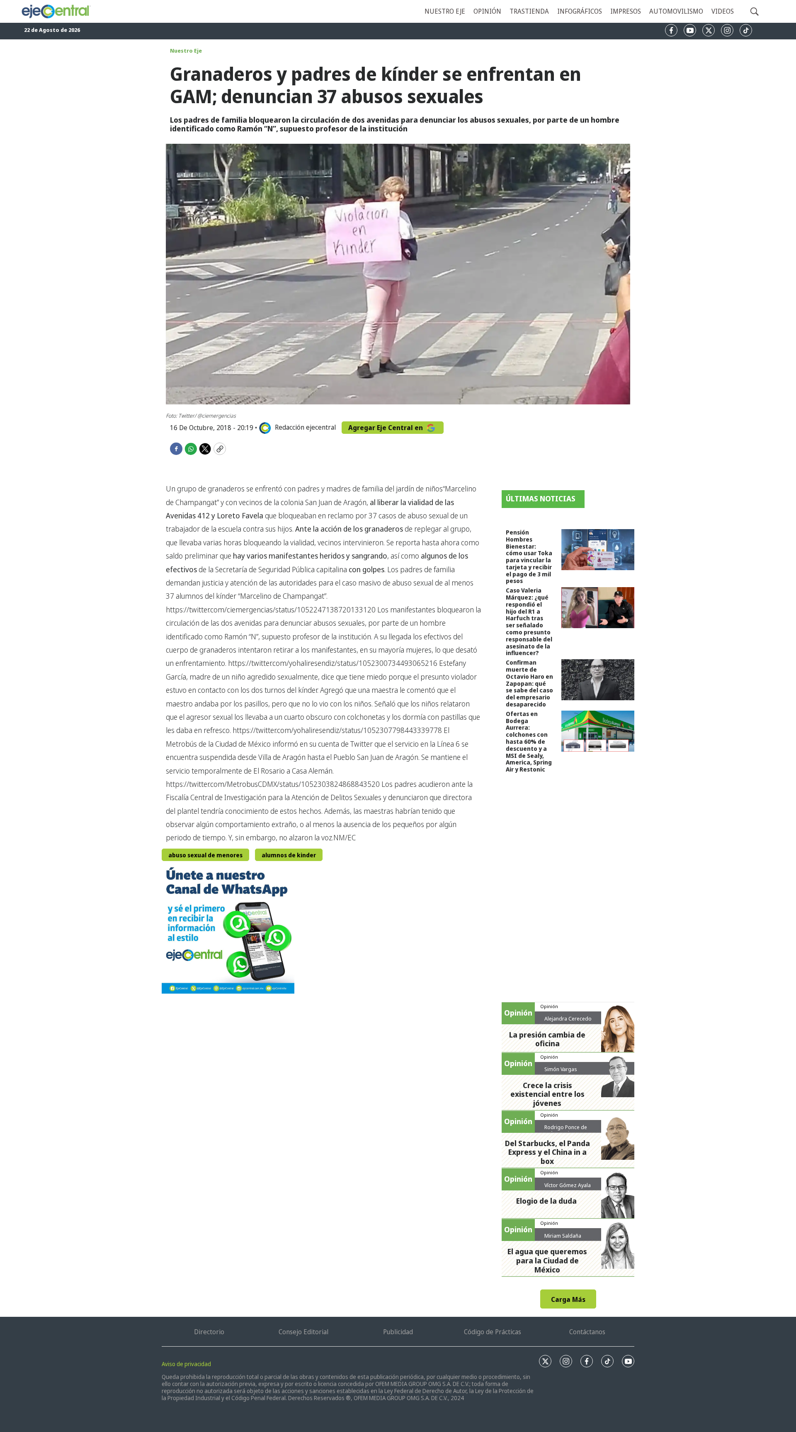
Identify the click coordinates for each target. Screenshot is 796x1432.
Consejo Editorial (303, 1331)
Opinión (487, 11)
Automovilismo (676, 11)
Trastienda (529, 11)
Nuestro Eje (186, 50)
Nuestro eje (445, 11)
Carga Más (568, 1299)
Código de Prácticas (492, 1331)
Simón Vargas (560, 1069)
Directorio (209, 1331)
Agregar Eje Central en (386, 427)
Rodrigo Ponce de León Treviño (565, 1130)
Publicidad (398, 1331)
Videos (722, 11)
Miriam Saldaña (562, 1235)
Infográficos (579, 11)
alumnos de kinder (289, 855)
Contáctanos (587, 1331)
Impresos (625, 11)
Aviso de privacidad (186, 1364)
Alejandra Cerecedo (568, 1018)
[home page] (56, 11)
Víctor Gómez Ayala (567, 1185)
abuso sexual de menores (205, 855)
